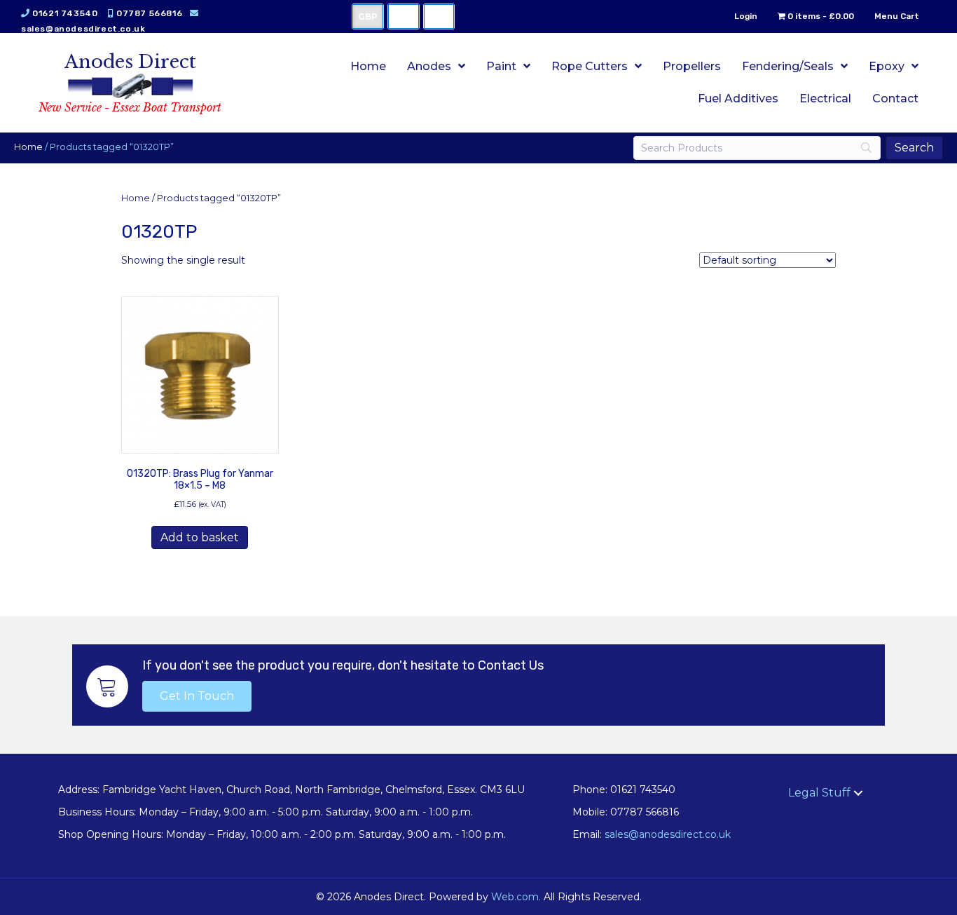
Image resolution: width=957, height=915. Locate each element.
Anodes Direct (130, 61)
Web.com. (516, 896)
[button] (197, 696)
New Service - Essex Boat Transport (130, 107)
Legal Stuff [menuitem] (819, 792)
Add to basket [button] (199, 537)
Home (28, 147)
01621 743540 (64, 13)
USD (403, 16)
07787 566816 (149, 13)
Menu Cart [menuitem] (896, 16)
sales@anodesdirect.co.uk (83, 29)
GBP (368, 16)
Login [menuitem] (745, 16)
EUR (438, 16)
